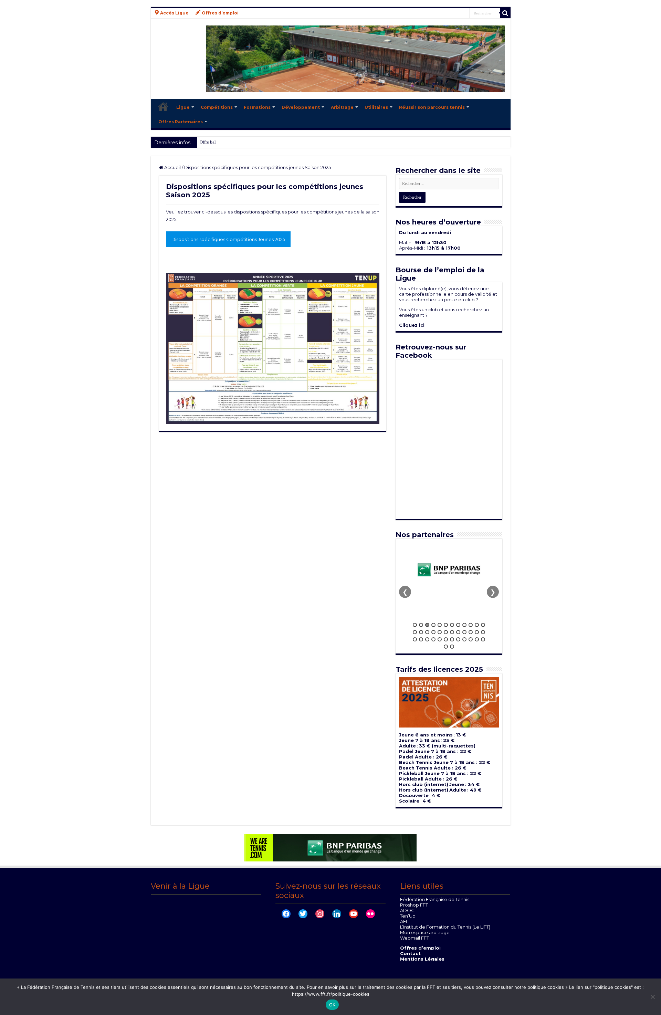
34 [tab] (471, 639)
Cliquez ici (411, 325)
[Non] (652, 996)
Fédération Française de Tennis (434, 899)
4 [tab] (433, 625)
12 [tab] (483, 625)
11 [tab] (477, 625)
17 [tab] (440, 632)
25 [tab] (415, 639)
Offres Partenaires (180, 121)
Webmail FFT (414, 938)
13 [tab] (415, 632)
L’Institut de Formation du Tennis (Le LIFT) (445, 927)
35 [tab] (477, 639)
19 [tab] (452, 632)
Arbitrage (342, 107)
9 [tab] (464, 625)
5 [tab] (440, 625)
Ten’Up (408, 916)
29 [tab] (440, 639)
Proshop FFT (414, 905)
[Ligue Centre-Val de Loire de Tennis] (330, 58)
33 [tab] (464, 639)
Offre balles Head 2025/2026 (226, 142)
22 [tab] (471, 632)
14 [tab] (421, 632)
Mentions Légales (422, 959)
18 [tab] (446, 632)
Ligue (183, 107)
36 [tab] (483, 639)
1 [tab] (415, 625)
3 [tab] (427, 625)
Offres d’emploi (420, 948)
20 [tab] (458, 632)
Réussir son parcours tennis (432, 107)
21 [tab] (464, 632)
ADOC (407, 910)
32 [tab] (458, 639)
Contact (410, 953)
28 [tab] (433, 639)
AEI (403, 921)
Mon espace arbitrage (425, 932)
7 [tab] (452, 625)
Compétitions (217, 107)
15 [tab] (427, 632)
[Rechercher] (505, 13)
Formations (257, 107)
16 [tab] (433, 632)
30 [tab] (446, 639)
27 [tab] (427, 639)
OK (332, 1004)
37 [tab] (446, 647)
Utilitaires (376, 107)
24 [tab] (483, 632)
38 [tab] (452, 647)
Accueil (163, 106)
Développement (301, 107)
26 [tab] (421, 639)
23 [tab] (477, 632)
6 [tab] (446, 625)
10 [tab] (471, 625)
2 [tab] (421, 625)
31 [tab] (452, 639)
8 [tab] (458, 625)
